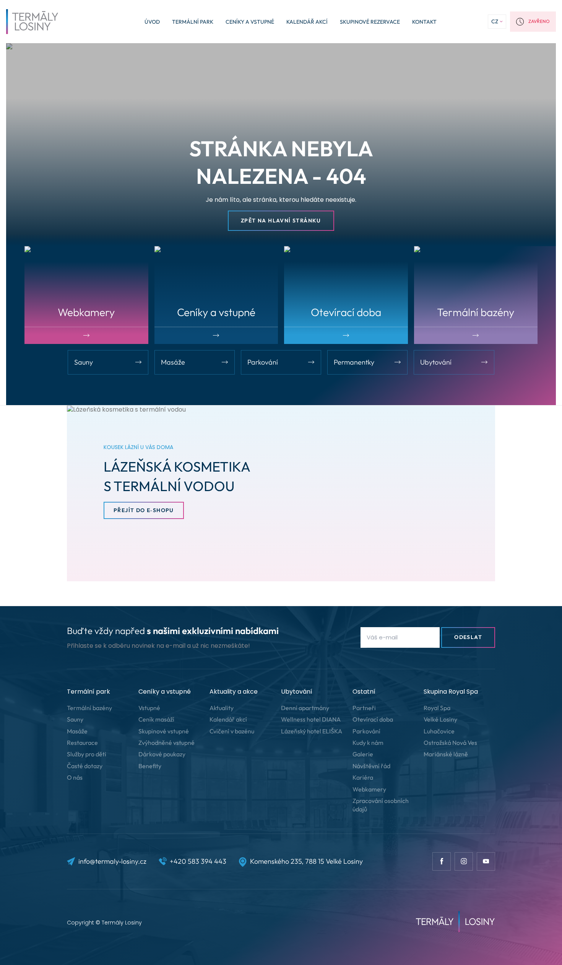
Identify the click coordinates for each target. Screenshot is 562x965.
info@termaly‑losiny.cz (112, 861)
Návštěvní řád (371, 766)
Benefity (149, 766)
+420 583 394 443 (198, 861)
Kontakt (424, 21)
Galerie (362, 754)
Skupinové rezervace (370, 21)
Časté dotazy (84, 766)
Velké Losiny (440, 719)
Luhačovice (439, 731)
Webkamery (369, 789)
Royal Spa (437, 708)
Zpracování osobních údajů (380, 805)
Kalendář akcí (307, 21)
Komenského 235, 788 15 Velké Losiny (306, 861)
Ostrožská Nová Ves (450, 742)
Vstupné (149, 708)
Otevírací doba (372, 719)
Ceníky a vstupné (250, 21)
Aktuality (222, 708)
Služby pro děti (86, 754)
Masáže (77, 731)
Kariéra (362, 777)
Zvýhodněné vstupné (166, 742)
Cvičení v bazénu (232, 731)
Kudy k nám (367, 742)
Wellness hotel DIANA (311, 719)
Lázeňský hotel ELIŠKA (311, 731)
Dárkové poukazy (161, 754)
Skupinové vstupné (163, 731)
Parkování (366, 731)
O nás (75, 777)
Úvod (152, 21)
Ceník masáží (156, 719)
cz (494, 21)
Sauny (75, 719)
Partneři (364, 708)
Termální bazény (89, 708)
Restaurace (82, 742)
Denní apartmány (305, 708)
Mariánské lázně (446, 754)
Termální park (192, 21)
